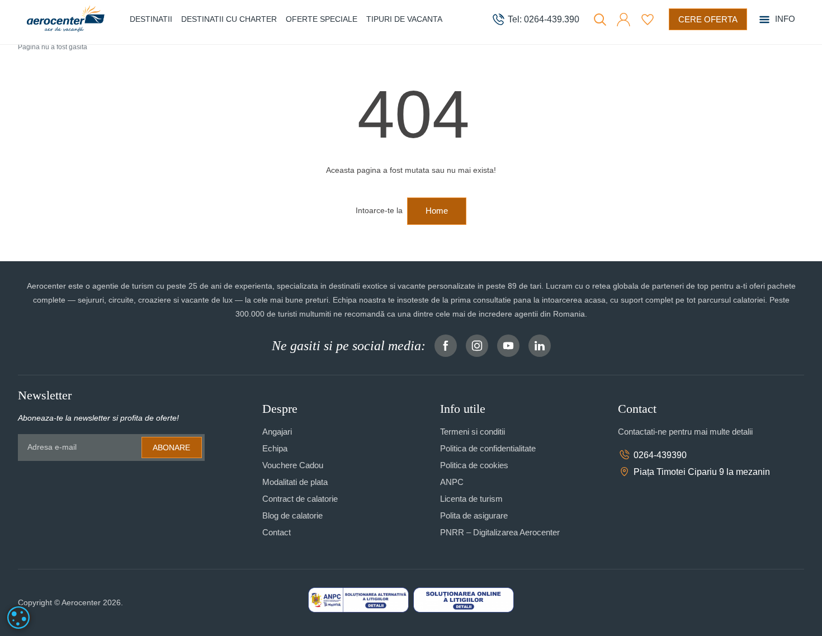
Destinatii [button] (151, 19)
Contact (276, 532)
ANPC (452, 482)
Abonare (171, 447)
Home (437, 210)
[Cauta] (600, 19)
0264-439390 (660, 455)
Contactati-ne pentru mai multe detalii (685, 431)
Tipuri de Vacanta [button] (404, 19)
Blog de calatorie (292, 515)
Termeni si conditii (472, 431)
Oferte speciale (321, 19)
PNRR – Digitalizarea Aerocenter (500, 532)
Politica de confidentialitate (488, 448)
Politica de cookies (474, 465)
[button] (623, 19)
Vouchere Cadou (292, 465)
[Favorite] (647, 20)
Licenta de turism (471, 498)
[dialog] (18, 617)
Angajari (277, 431)
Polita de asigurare (474, 515)
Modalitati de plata (295, 482)
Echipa (274, 448)
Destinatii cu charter (229, 19)
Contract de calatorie (300, 498)
